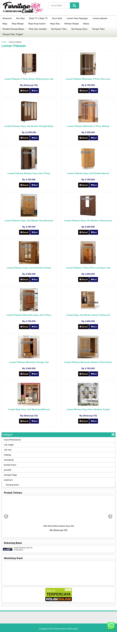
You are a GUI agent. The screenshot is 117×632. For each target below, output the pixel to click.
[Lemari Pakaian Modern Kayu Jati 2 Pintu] (29, 169)
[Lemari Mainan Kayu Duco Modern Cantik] (88, 405)
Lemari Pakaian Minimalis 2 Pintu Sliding (88, 126)
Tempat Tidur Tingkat (12, 34)
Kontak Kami (10, 465)
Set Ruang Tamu (79, 29)
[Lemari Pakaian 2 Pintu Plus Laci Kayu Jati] (88, 263)
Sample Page (10, 475)
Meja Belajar (18, 23)
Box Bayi (20, 18)
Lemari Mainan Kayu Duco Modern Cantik (88, 409)
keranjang (9, 460)
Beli (36, 90)
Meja (4, 23)
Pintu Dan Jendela (37, 29)
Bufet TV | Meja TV (38, 18)
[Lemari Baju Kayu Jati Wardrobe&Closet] (29, 405)
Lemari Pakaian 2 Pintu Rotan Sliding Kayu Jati (28, 79)
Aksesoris (7, 18)
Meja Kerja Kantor (37, 23)
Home (4, 42)
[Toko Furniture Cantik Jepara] (23, 13)
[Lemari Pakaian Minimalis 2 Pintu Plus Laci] (88, 74)
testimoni (8, 480)
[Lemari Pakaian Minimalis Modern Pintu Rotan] (88, 357)
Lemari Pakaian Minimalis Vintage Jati (29, 362)
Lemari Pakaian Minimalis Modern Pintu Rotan (88, 362)
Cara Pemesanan (12, 439)
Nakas (86, 23)
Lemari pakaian (99, 18)
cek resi (7, 449)
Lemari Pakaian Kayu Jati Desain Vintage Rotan (29, 126)
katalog (7, 455)
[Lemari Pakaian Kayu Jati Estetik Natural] (88, 169)
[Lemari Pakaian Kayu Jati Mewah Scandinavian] (29, 216)
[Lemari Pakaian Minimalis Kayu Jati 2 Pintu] (29, 310)
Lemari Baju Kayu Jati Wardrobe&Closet (29, 409)
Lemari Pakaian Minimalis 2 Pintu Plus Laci (88, 79)
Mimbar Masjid (71, 23)
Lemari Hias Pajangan (77, 18)
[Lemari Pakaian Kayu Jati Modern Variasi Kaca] (88, 216)
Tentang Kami (12, 485)
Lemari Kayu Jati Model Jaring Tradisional (88, 315)
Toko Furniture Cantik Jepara (66, 629)
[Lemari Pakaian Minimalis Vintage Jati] (29, 357)
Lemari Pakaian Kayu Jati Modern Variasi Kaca (88, 220)
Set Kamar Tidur (59, 29)
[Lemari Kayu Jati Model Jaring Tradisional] (88, 310)
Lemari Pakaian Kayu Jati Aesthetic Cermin (29, 268)
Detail (25, 90)
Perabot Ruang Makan (13, 29)
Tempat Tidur (98, 29)
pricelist (7, 470)
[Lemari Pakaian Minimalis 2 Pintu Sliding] (88, 121)
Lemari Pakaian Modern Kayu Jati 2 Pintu (29, 173)
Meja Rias (55, 23)
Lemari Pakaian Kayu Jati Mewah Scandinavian (28, 220)
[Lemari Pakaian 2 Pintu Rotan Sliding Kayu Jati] (29, 74)
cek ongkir (9, 444)
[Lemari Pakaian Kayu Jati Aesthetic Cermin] (29, 263)
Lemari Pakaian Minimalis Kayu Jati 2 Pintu (29, 315)
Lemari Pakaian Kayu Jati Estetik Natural (88, 173)
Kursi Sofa (57, 18)
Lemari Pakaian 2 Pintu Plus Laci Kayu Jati (88, 268)
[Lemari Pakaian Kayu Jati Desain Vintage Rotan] (29, 121)
